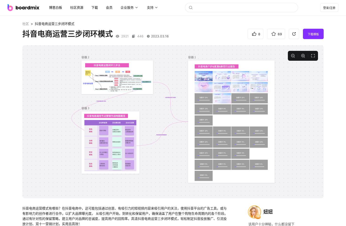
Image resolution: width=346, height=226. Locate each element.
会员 (109, 7)
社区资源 (76, 7)
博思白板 (55, 7)
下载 (94, 7)
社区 (25, 24)
